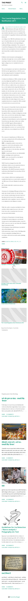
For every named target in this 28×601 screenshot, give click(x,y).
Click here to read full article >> (11, 416)
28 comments (10, 545)
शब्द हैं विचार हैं (6, 573)
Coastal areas (10, 241)
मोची (3, 486)
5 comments (9, 586)
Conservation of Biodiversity (8, 303)
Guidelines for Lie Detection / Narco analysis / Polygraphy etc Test (14, 529)
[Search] (22, 2)
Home (3, 8)
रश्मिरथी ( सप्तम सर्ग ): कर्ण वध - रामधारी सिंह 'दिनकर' (12, 443)
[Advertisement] (14, 379)
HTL (18, 241)
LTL (20, 241)
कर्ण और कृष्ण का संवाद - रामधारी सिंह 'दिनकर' (13, 399)
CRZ (15, 241)
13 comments (10, 414)
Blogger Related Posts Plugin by (7, 328)
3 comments (9, 458)
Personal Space (12, 8)
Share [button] (3, 243)
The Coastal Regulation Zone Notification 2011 (12, 322)
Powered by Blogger (15, 597)
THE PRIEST (6, 2)
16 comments (10, 499)
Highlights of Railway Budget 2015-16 (10, 264)
